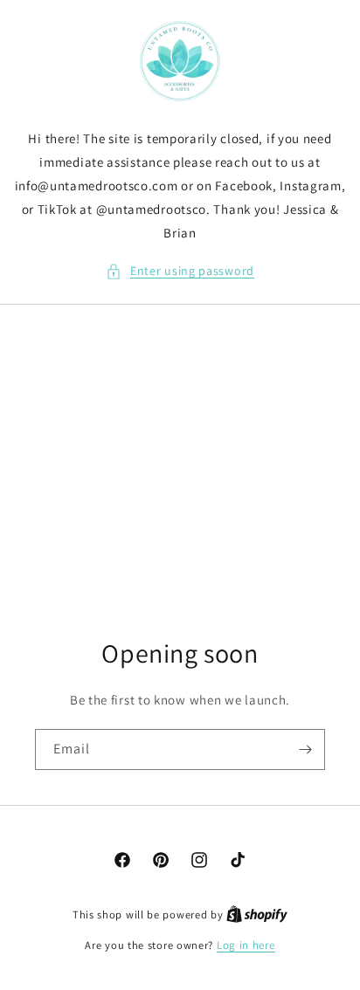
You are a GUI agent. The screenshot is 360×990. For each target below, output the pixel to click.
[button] (180, 271)
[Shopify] (256, 914)
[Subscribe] (305, 749)
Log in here (246, 945)
